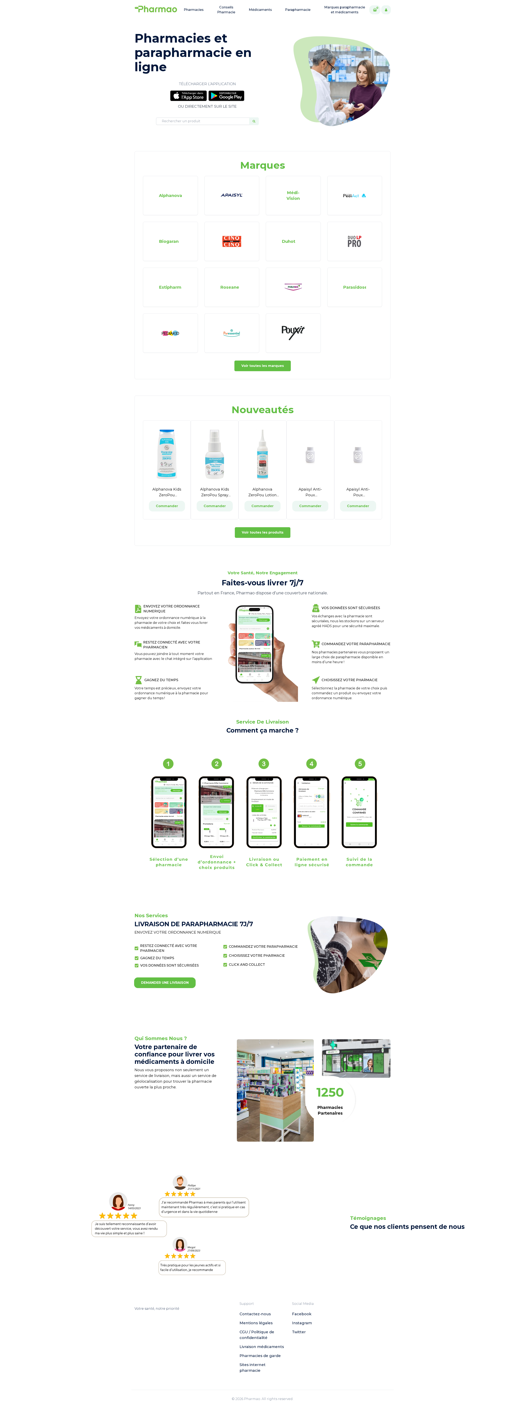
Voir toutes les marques (262, 366)
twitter (299, 1332)
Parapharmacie (297, 10)
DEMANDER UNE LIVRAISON (165, 983)
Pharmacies (194, 10)
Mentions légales (256, 1323)
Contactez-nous (255, 1314)
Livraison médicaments (262, 1347)
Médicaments (260, 10)
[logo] (156, 9)
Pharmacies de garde (260, 1356)
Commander (167, 506)
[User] (386, 10)
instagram (302, 1323)
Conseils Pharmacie (226, 9)
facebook (301, 1314)
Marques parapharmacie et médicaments (344, 9)
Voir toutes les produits (262, 532)
